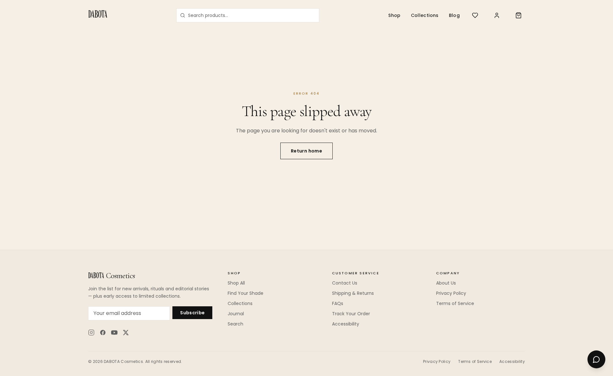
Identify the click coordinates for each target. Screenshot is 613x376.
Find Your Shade (245, 293)
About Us (446, 283)
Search (235, 324)
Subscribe (192, 312)
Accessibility (345, 324)
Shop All (236, 283)
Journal (236, 313)
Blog (454, 15)
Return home (306, 151)
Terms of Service (455, 303)
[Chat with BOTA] (596, 359)
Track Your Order (351, 313)
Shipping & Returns (353, 293)
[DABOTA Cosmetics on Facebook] (103, 332)
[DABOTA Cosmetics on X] (126, 332)
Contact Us (344, 283)
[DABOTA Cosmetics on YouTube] (114, 332)
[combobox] (247, 15)
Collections (425, 15)
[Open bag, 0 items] (518, 15)
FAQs (337, 303)
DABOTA (98, 15)
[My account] (496, 15)
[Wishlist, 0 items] (475, 15)
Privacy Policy (451, 293)
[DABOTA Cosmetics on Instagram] (91, 332)
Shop (394, 15)
